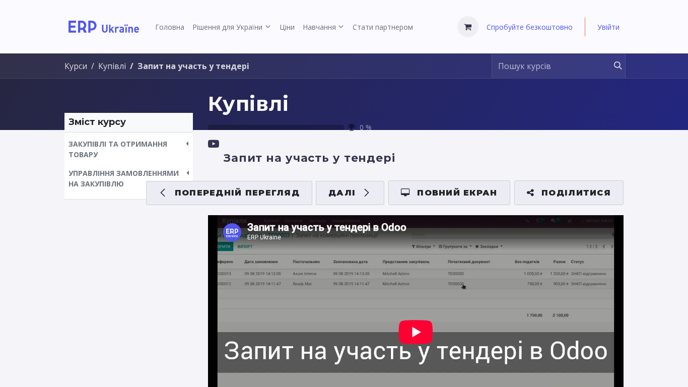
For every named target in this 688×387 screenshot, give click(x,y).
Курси (75, 66)
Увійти (608, 27)
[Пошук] (613, 66)
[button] (128, 149)
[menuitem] (169, 27)
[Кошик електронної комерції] (467, 26)
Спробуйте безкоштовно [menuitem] (530, 27)
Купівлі (248, 103)
